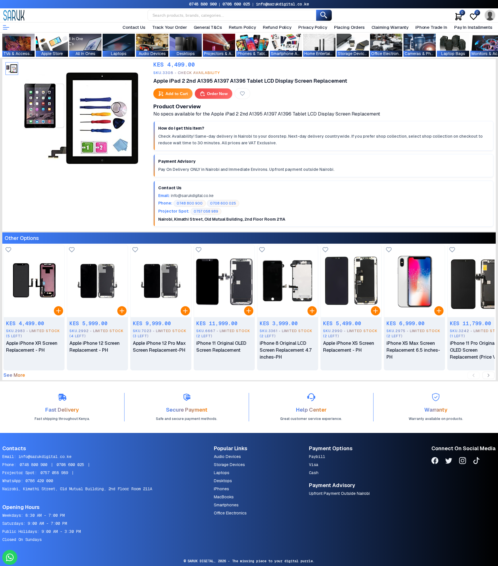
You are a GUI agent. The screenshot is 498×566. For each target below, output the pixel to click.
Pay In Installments (473, 27)
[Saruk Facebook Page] (434, 461)
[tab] (12, 69)
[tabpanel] (81, 117)
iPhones (221, 488)
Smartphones (226, 505)
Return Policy (242, 27)
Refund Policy (277, 27)
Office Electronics (230, 513)
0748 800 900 (203, 4)
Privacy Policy (312, 27)
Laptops (221, 472)
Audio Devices (227, 456)
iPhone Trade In (431, 27)
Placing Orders (349, 27)
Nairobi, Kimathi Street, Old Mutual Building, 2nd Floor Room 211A (77, 488)
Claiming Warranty (389, 27)
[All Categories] (6, 27)
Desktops (223, 480)
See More (14, 375)
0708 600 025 (236, 4)
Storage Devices (229, 464)
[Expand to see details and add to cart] (58, 310)
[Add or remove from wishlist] (242, 93)
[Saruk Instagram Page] (462, 461)
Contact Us (133, 27)
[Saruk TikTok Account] (476, 461)
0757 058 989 (54, 472)
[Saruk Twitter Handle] (448, 461)
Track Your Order (169, 27)
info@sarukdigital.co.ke (282, 4)
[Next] (488, 375)
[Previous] (473, 375)
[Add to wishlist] (8, 250)
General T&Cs (208, 27)
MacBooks (224, 496)
